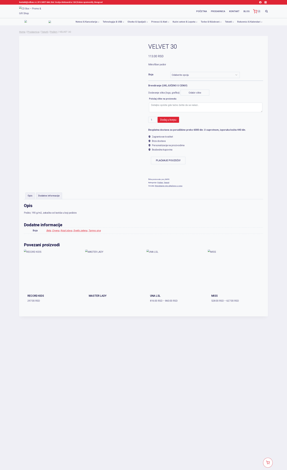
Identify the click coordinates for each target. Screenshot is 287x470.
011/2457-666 (44, 2)
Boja (150, 74)
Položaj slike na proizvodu (162, 99)
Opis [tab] (30, 196)
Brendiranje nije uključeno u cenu (168, 186)
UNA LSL (155, 295)
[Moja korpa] (268, 463)
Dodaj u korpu (168, 119)
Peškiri (160, 183)
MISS (214, 295)
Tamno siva (94, 230)
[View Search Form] (265, 11)
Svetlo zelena (80, 230)
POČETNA (201, 11)
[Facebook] (260, 2)
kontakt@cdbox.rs (27, 2)
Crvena (55, 230)
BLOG (247, 11)
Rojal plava (66, 230)
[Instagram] (265, 2)
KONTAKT (234, 11)
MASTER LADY (98, 295)
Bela (48, 230)
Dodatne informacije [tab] (49, 196)
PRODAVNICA (218, 11)
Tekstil (166, 183)
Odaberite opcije (113, 303)
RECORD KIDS (36, 295)
